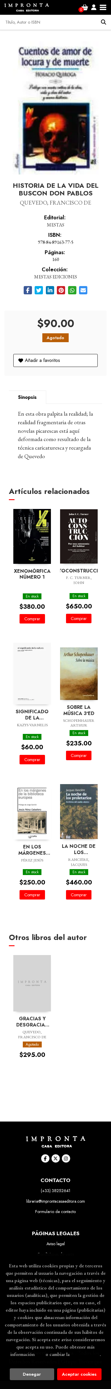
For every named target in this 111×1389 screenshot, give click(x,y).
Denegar (32, 1374)
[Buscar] (103, 22)
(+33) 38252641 (55, 1191)
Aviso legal (55, 1244)
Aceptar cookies (79, 1374)
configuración (85, 1354)
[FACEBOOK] (45, 1158)
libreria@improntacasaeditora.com (55, 1201)
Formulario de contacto (55, 1212)
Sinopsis (27, 397)
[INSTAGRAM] (66, 1158)
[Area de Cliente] (93, 7)
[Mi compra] (84, 7)
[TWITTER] (55, 1158)
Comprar (32, 619)
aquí (40, 1354)
